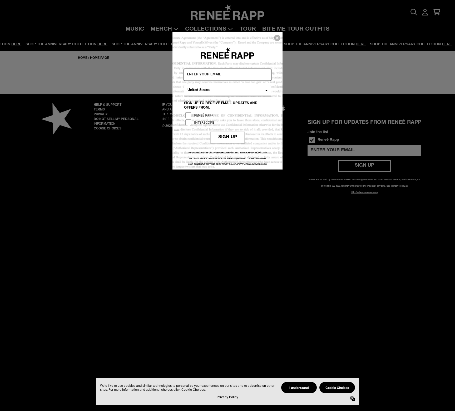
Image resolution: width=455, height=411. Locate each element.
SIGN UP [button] (227, 137)
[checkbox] (228, 115)
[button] (277, 38)
